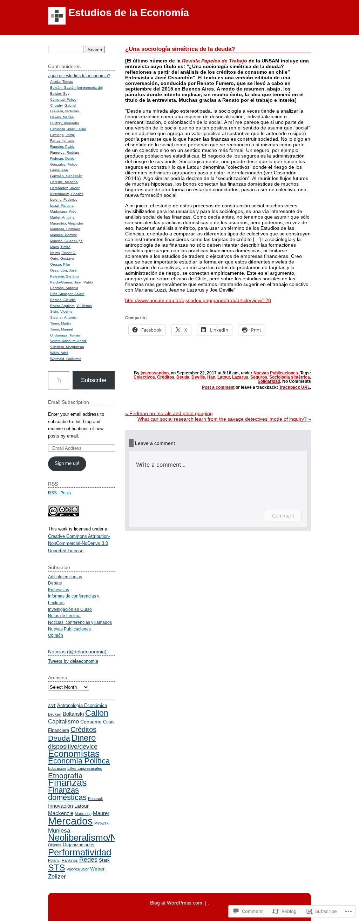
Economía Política (79, 760)
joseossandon (155, 373)
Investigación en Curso (70, 609)
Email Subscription (68, 402)
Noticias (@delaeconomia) (77, 651)
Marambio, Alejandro (66, 223)
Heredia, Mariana (64, 182)
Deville (198, 377)
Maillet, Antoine (62, 217)
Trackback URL (294, 387)
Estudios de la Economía (128, 12)
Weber (97, 869)
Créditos (165, 377)
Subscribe (93, 380)
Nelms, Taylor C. (63, 253)
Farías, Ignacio (62, 140)
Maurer (101, 813)
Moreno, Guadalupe (66, 241)
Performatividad (79, 852)
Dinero (84, 737)
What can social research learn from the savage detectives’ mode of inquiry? (224, 419)
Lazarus (240, 377)
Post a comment (218, 387)
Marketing (83, 814)
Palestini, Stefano (64, 276)
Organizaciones (78, 844)
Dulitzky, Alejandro (64, 123)
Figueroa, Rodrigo (64, 152)
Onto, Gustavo (62, 258)
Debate (55, 583)
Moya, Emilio (60, 247)
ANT (52, 705)
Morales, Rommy (63, 235)
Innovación (60, 806)
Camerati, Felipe (63, 99)
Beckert (54, 714)
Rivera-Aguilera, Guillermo (71, 306)
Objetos (54, 845)
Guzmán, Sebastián (66, 176)
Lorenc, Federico (63, 199)
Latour (223, 377)
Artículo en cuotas (65, 576)
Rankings (70, 860)
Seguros (258, 377)
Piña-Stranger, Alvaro (67, 294)
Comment (283, 516)
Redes (88, 859)
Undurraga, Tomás (65, 335)
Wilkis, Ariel (59, 353)
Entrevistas (58, 589)
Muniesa (59, 830)
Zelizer (57, 876)
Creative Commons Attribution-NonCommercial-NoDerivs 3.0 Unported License (79, 543)
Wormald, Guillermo (65, 359)
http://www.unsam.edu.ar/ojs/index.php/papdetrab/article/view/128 (198, 300)
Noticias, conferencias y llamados (80, 622)
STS (56, 867)
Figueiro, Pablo (62, 146)
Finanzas (67, 782)
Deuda (182, 377)
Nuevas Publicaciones (275, 373)
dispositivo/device (72, 746)
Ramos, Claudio (63, 300)
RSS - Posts (59, 492)
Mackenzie (60, 813)
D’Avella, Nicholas (64, 111)
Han (211, 377)
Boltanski (73, 714)
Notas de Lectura (64, 615)
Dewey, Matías (62, 117)
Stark (104, 860)
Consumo (91, 722)
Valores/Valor (78, 869)
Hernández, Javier (65, 188)
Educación (57, 768)
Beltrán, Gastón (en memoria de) (76, 87)
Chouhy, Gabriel (63, 105)
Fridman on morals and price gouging (169, 413)
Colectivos (144, 377)
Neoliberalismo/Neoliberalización (113, 837)
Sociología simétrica (289, 377)
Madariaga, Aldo (63, 211)
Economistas (74, 753)
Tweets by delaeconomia (73, 661)
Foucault (95, 798)
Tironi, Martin (60, 323)
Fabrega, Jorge (62, 135)
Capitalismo (63, 721)
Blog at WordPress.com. (177, 903)
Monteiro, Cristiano (65, 229)
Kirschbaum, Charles (66, 194)
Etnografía (65, 776)
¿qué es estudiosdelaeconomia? (79, 75)
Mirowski (101, 823)
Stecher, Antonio (63, 317)
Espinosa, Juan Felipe (68, 129)
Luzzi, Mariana (62, 205)
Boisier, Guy (59, 93)
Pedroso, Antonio (64, 288)
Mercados (70, 821)
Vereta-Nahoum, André (68, 341)
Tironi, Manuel (61, 329)
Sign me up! (67, 463)
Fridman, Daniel (62, 158)
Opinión (55, 635)
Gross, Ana (59, 170)
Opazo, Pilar (60, 264)
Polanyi (54, 860)
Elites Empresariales (84, 768)
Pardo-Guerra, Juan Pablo (71, 282)
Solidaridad (269, 381)
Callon (96, 713)
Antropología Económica (82, 705)
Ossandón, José (63, 270)
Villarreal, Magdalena (67, 347)
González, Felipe (63, 164)
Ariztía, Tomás (61, 82)
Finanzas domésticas (67, 794)
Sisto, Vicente (61, 311)
